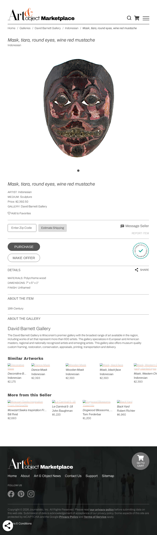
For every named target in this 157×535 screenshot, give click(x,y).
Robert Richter (126, 410)
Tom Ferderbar (92, 414)
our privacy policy (102, 509)
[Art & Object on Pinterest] (21, 494)
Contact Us (73, 476)
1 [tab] (78, 170)
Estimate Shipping (52, 227)
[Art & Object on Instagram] (31, 494)
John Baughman (62, 410)
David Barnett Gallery (34, 206)
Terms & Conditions (20, 523)
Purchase (24, 247)
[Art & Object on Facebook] (11, 494)
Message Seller (137, 226)
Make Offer (24, 258)
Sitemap (108, 476)
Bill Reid (13, 414)
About (25, 476)
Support (92, 476)
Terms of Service (95, 516)
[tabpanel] (78, 108)
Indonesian (25, 192)
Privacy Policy (68, 516)
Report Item (140, 233)
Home (12, 476)
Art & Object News (47, 476)
